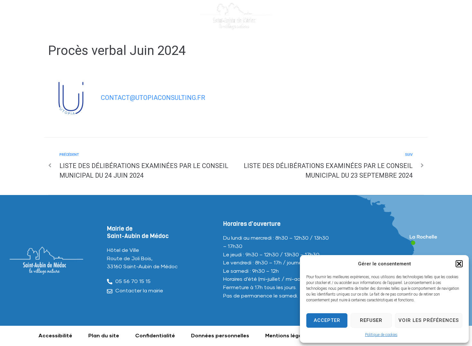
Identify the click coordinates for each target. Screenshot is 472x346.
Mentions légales (287, 335)
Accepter (327, 320)
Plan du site (103, 335)
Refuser (371, 320)
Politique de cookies (381, 335)
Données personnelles (220, 335)
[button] (459, 264)
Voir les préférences (428, 320)
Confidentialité (155, 335)
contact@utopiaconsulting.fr (153, 98)
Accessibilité (55, 335)
